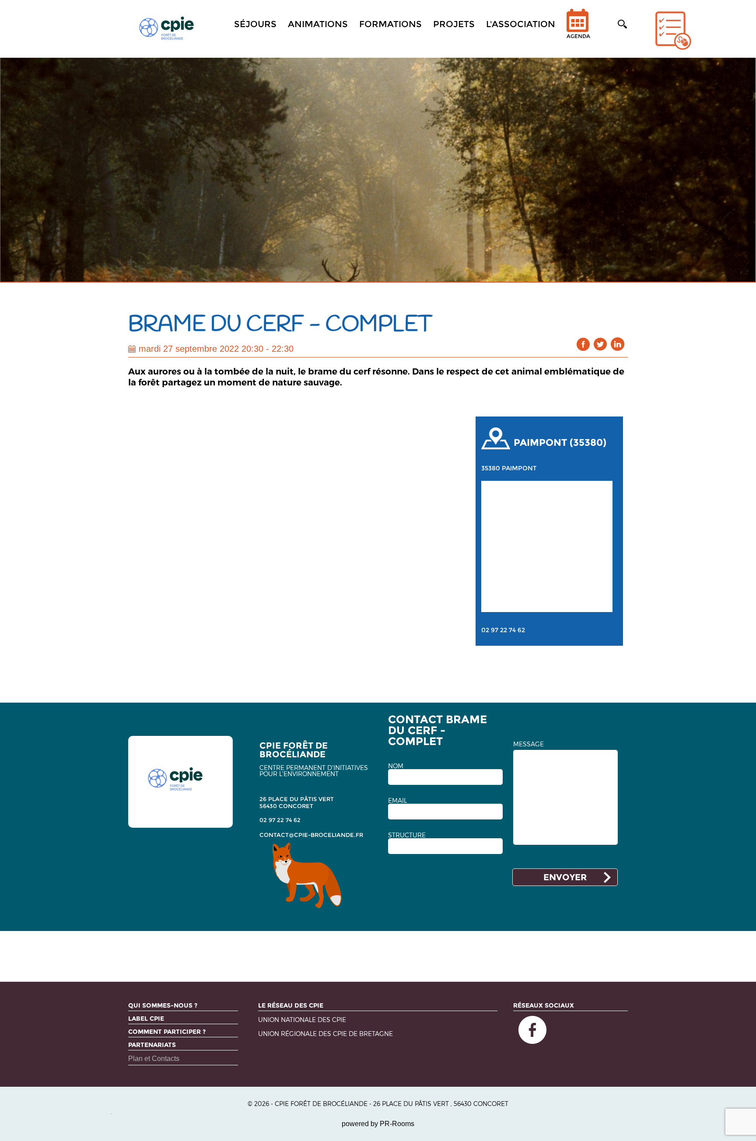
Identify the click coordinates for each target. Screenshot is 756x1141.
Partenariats (152, 1045)
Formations (390, 24)
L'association (520, 24)
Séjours (255, 24)
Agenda (578, 36)
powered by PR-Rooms (378, 1123)
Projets (454, 24)
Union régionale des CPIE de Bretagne (325, 1034)
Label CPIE (146, 1018)
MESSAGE (528, 744)
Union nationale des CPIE (302, 1020)
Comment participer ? (167, 1032)
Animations (318, 24)
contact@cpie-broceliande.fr (311, 834)
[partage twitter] (600, 344)
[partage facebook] (583, 344)
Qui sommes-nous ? (162, 1005)
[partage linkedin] (617, 344)
